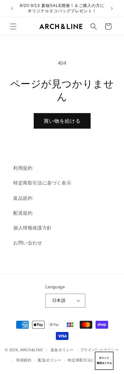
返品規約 (22, 198)
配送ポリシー (49, 360)
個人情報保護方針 (32, 227)
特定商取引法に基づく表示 (42, 183)
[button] (13, 26)
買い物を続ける (62, 121)
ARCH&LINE (31, 350)
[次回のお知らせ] (111, 8)
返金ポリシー (62, 350)
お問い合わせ (27, 242)
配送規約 (22, 213)
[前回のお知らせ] (12, 8)
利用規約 (22, 168)
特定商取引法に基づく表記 (91, 360)
